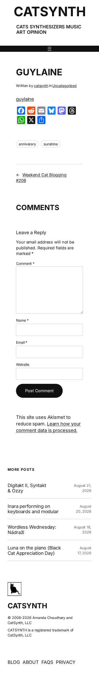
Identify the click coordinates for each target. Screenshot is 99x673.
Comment (25, 263)
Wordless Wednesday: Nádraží (32, 529)
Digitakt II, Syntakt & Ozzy (27, 488)
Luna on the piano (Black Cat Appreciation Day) (34, 550)
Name (22, 320)
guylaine (25, 99)
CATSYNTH (50, 11)
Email (21, 342)
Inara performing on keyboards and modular (33, 509)
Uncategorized (64, 85)
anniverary (27, 144)
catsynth (41, 85)
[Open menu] (49, 49)
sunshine (51, 144)
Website (22, 364)
